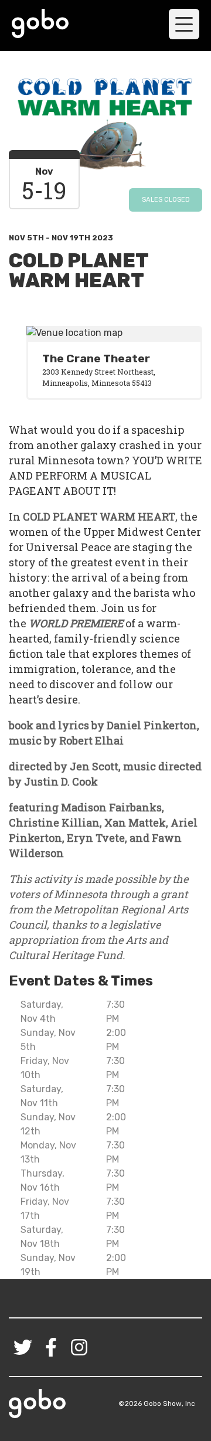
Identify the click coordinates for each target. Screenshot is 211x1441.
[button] (184, 24)
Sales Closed (166, 199)
